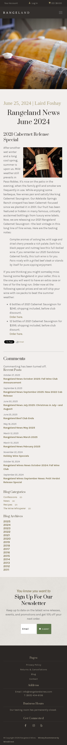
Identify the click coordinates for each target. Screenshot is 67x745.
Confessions (12, 497)
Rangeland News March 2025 (20, 437)
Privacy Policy (33, 664)
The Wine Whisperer (17, 508)
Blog (33, 674)
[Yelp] (41, 725)
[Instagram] (34, 725)
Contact (33, 678)
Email (21, 342)
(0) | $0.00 (56, 3)
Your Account (11, 3)
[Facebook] (25, 725)
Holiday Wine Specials (16, 455)
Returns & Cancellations (33, 669)
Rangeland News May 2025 (19, 427)
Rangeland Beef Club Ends (18, 418)
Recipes (10, 504)
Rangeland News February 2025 (21, 446)
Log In (35, 3)
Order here (16, 317)
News (9, 500)
